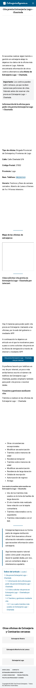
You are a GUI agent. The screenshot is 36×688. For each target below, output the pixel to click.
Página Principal (22, 675)
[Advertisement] (18, 36)
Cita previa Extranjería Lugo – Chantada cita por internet (18, 359)
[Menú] (33, 3)
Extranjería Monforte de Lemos (18, 649)
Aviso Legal (6, 669)
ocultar (23, 572)
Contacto (15, 669)
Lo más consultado (8, 675)
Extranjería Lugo (18, 660)
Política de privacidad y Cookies (13, 677)
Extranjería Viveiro (18, 639)
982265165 (20, 177)
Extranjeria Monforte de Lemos (12, 672)
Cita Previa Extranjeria (20, 684)
